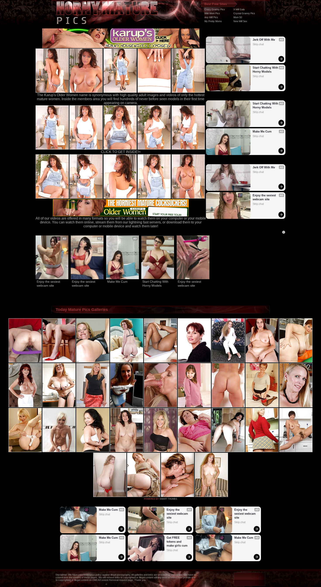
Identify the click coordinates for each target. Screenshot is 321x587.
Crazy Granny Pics (214, 9)
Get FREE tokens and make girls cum (177, 541)
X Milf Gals (239, 9)
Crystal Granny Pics (244, 13)
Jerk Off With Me (264, 39)
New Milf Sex (240, 21)
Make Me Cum (262, 131)
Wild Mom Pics (212, 13)
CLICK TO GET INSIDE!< (121, 152)
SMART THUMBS (168, 499)
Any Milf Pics (211, 17)
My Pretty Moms (213, 21)
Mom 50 (237, 17)
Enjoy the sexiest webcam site (265, 197)
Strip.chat (258, 44)
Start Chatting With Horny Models (266, 69)
